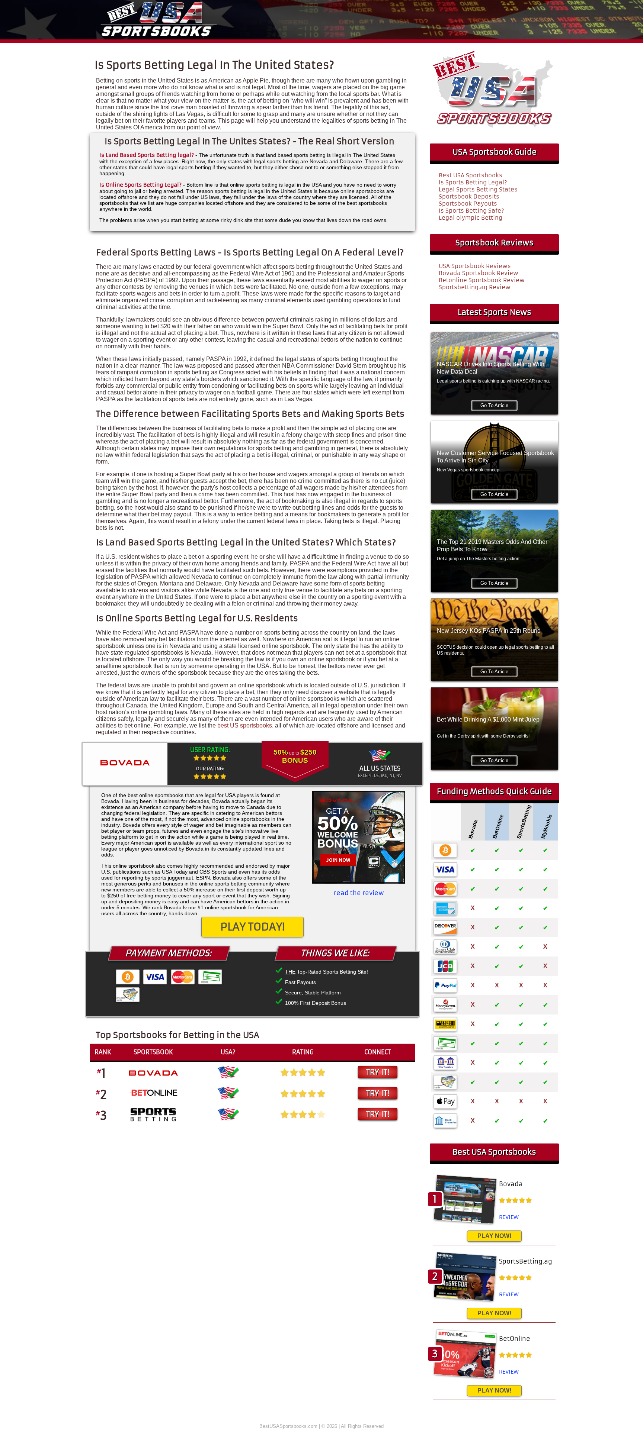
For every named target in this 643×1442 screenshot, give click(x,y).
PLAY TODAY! (252, 926)
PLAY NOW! (494, 1236)
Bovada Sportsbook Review (478, 273)
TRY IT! (377, 1072)
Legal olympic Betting (470, 217)
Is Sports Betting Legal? (473, 182)
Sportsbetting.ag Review (475, 287)
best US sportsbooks (244, 725)
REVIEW (509, 1217)
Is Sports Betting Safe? (471, 210)
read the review (359, 893)
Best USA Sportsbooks (470, 175)
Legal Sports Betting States (478, 189)
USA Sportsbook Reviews (475, 266)
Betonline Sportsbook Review (482, 280)
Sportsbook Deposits (469, 196)
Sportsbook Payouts (468, 203)
